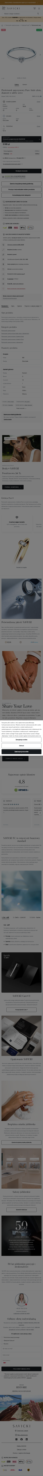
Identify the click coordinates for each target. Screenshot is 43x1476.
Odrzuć (21, 746)
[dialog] (21, 738)
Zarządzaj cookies (21, 740)
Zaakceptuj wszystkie (21, 752)
